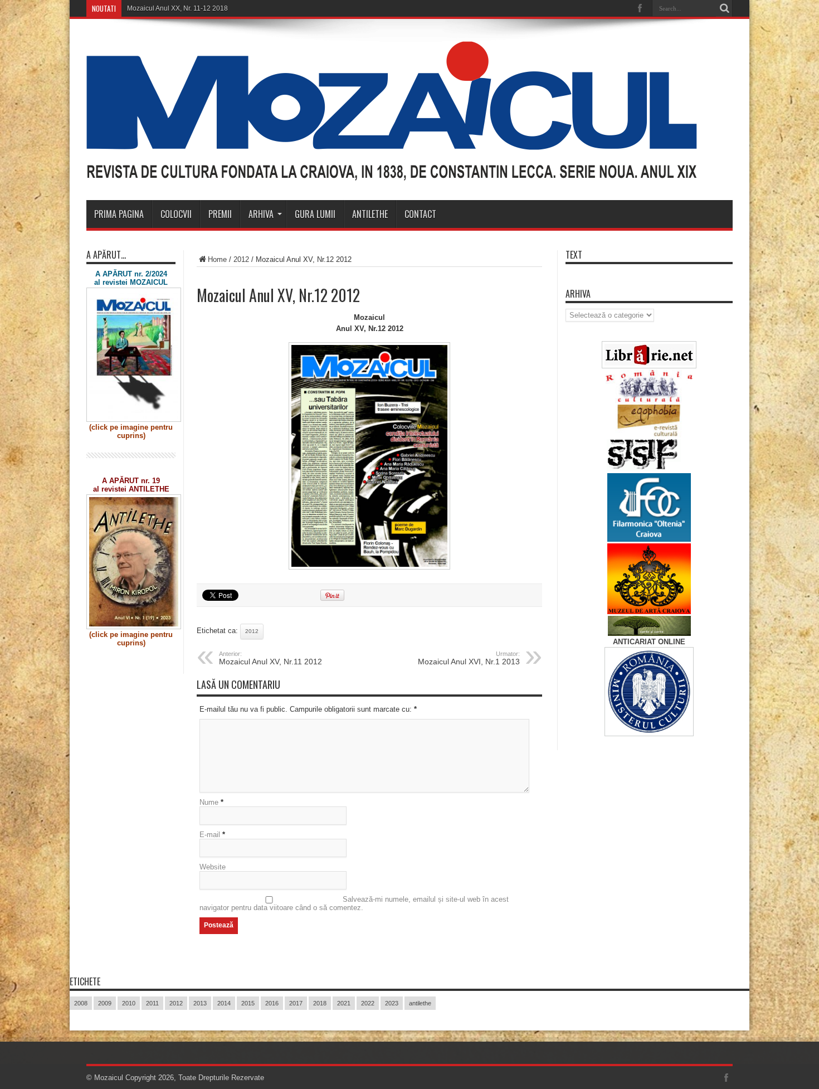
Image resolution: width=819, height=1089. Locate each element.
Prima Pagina (119, 214)
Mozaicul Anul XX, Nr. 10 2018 (172, 8)
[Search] (724, 8)
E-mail (209, 834)
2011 (152, 1003)
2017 (296, 1003)
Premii (220, 214)
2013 (200, 1003)
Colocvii (176, 214)
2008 (80, 1003)
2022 (367, 1003)
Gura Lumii (315, 214)
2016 (272, 1003)
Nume (208, 802)
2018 (319, 1003)
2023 (391, 1003)
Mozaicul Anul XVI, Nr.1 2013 (469, 658)
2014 (224, 1003)
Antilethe (370, 214)
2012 (241, 259)
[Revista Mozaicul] (391, 172)
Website (212, 867)
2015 (248, 1003)
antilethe (420, 1003)
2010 (128, 1003)
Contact (420, 214)
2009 (104, 1003)
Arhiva (261, 214)
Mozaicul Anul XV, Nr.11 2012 (270, 658)
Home (217, 259)
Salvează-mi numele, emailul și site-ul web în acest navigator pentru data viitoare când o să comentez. (354, 903)
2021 (343, 1003)
